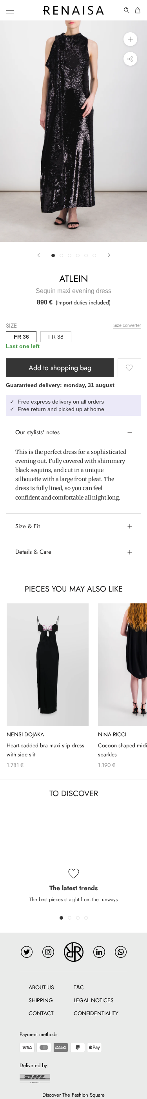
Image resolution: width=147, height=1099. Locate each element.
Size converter (127, 325)
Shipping (41, 1000)
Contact (41, 1013)
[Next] (109, 255)
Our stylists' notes (37, 432)
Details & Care (33, 552)
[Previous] (38, 255)
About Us (41, 987)
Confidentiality (96, 1013)
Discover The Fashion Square (73, 1095)
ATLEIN (73, 279)
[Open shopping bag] (138, 10)
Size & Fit (27, 526)
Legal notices (94, 1000)
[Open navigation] (10, 10)
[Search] (127, 10)
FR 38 (56, 337)
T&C (79, 987)
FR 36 (21, 337)
